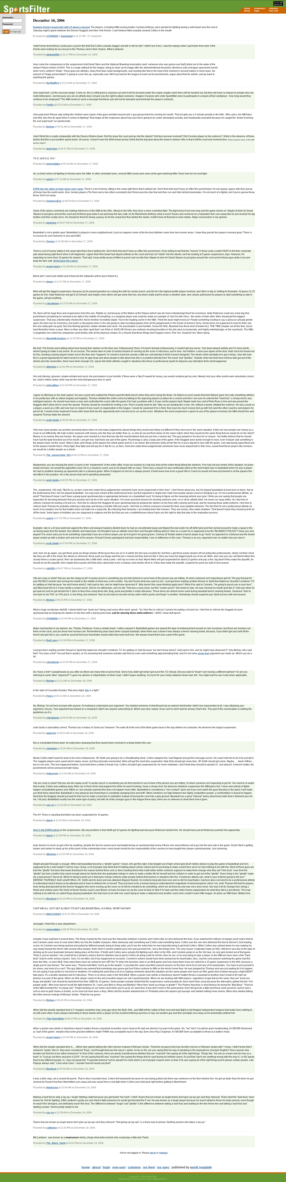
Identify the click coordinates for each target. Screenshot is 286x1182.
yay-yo (50, 805)
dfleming (51, 366)
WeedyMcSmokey (56, 338)
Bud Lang (51, 640)
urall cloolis (52, 420)
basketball (67, 36)
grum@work (53, 266)
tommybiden (53, 164)
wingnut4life (53, 54)
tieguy (49, 281)
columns (273, 8)
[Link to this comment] (34, 54)
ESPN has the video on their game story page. (58, 189)
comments (259, 8)
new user (273, 11)
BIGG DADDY (53, 914)
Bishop (50, 126)
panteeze (51, 222)
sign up (16, 32)
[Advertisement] (253, 44)
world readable (201, 1167)
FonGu (50, 104)
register (163, 1152)
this (87, 690)
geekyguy (51, 148)
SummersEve (53, 201)
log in (153, 1152)
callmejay (51, 1127)
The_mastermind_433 (58, 455)
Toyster (50, 241)
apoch (49, 179)
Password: (7, 24)
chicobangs (52, 303)
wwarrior (51, 733)
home (247, 8)
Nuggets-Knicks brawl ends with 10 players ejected (61, 27)
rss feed (149, 1167)
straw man (203, 653)
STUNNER (52, 36)
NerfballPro (52, 83)
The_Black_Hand (55, 1143)
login (256, 11)
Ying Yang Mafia (55, 1018)
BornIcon (51, 898)
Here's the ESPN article (46, 830)
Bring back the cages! (66, 261)
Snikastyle (52, 773)
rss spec (163, 1167)
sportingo (51, 748)
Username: (7, 17)
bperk (49, 820)
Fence (49, 696)
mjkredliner (52, 385)
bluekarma (52, 1087)
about (247, 11)
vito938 (50, 568)
